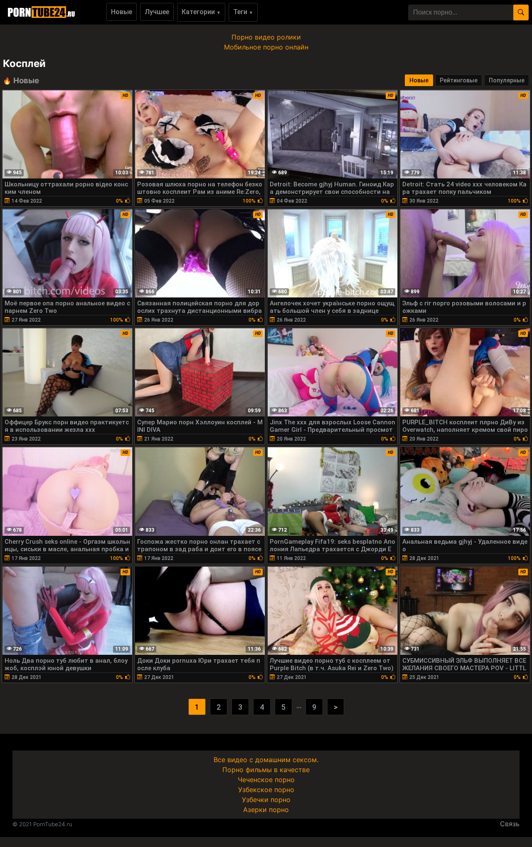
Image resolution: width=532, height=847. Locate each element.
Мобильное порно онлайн (266, 47)
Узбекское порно (266, 789)
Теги (243, 12)
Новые (121, 12)
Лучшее (157, 12)
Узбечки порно (266, 799)
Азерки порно (266, 809)
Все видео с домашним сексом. (266, 759)
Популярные (507, 80)
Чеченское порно (266, 779)
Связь (510, 824)
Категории (201, 12)
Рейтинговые (459, 80)
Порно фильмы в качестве (266, 769)
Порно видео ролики (266, 37)
